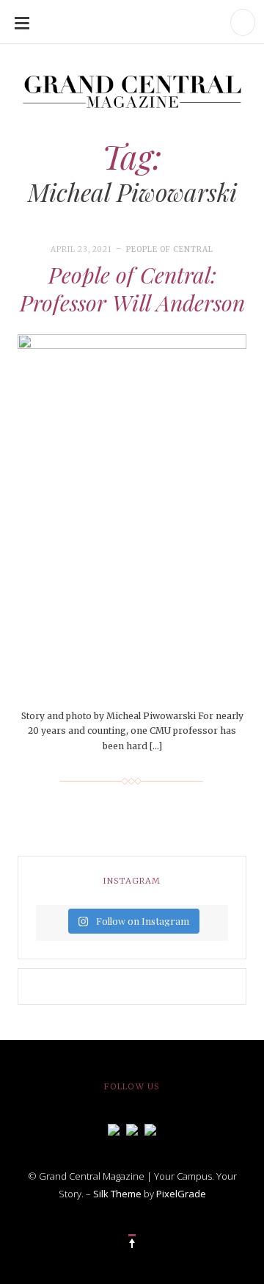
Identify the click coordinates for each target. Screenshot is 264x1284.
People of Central (169, 249)
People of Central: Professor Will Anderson (132, 288)
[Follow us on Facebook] (113, 1128)
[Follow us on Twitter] (132, 1128)
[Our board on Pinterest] (150, 1128)
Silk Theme (117, 1193)
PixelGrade (181, 1193)
